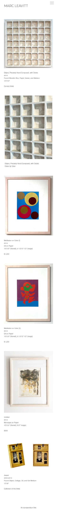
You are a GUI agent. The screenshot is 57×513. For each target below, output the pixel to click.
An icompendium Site (28, 507)
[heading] (16, 6)
